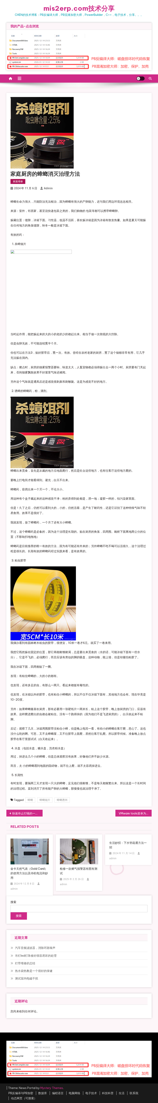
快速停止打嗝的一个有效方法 (27, 813)
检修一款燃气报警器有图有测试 (78, 871)
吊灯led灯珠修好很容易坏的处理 (36, 955)
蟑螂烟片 (45, 800)
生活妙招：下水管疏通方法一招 (128, 845)
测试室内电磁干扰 (26, 978)
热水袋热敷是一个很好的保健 (33, 971)
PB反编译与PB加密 (20, 1093)
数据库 (42, 1093)
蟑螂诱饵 (62, 800)
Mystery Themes (51, 1088)
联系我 (134, 1093)
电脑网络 (74, 1093)
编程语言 (58, 1093)
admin (48, 188)
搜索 (13, 902)
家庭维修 (18, 181)
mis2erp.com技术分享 (79, 8)
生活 (121, 1093)
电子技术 (91, 1093)
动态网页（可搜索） (24, 1098)
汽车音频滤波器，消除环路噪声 (35, 948)
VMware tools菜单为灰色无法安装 (135, 813)
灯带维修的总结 (25, 963)
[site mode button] (140, 78)
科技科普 (108, 1093)
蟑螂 (30, 800)
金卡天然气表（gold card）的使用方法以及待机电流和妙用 (29, 873)
